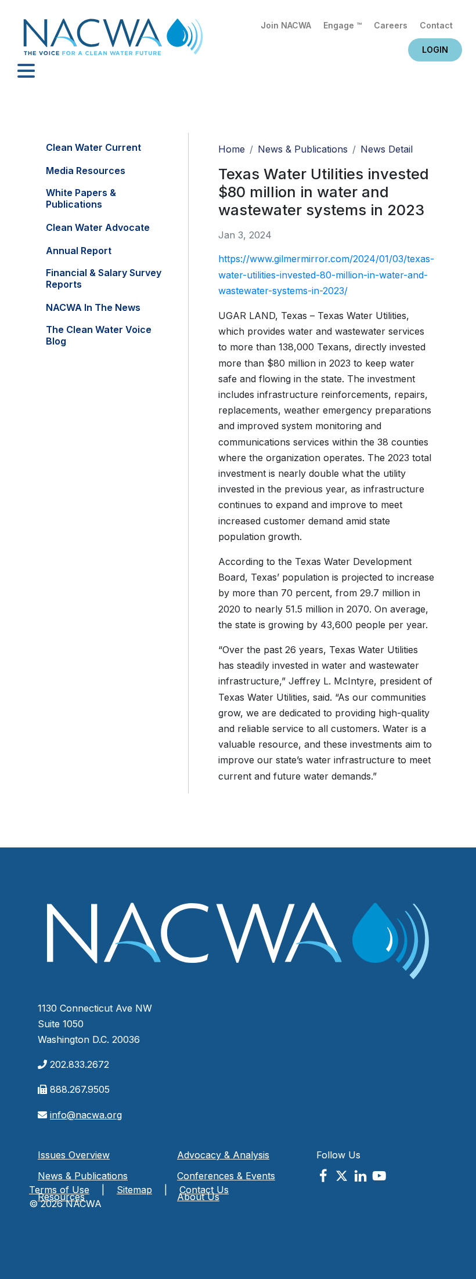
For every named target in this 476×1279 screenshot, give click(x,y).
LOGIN (435, 50)
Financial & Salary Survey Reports (103, 278)
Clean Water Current (93, 147)
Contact (436, 25)
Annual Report (78, 250)
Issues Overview (74, 1155)
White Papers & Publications (81, 198)
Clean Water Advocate (98, 227)
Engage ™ (342, 25)
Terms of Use (59, 1189)
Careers (391, 25)
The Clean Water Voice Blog (99, 335)
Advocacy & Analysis (223, 1155)
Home (113, 40)
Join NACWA (286, 25)
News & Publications (303, 149)
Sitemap (134, 1189)
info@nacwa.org (86, 1115)
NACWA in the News (93, 307)
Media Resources (85, 170)
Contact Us (204, 1189)
